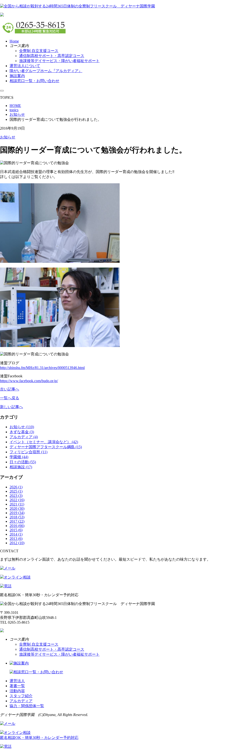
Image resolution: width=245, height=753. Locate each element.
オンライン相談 (17, 577)
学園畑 (19, 457)
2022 (17, 500)
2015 (16, 530)
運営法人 (17, 681)
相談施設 (21, 467)
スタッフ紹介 (21, 696)
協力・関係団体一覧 (27, 706)
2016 (17, 526)
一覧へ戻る (9, 398)
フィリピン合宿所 (28, 452)
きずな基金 (22, 432)
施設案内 (17, 76)
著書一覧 (17, 686)
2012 (17, 543)
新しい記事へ (11, 407)
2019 (17, 513)
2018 (17, 517)
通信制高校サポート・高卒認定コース (51, 56)
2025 (16, 491)
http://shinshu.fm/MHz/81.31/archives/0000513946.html (42, 368)
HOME (15, 106)
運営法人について (25, 66)
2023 (16, 496)
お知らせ (17, 114)
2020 (17, 508)
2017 (17, 521)
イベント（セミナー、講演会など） (44, 442)
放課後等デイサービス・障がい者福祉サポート (59, 61)
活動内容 (17, 691)
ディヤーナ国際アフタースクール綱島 (46, 447)
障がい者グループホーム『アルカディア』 (46, 71)
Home (14, 41)
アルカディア (24, 437)
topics (14, 110)
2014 (16, 534)
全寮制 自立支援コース (38, 51)
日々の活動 (23, 462)
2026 (16, 487)
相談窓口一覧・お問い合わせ (34, 81)
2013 (16, 539)
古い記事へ (9, 389)
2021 (17, 504)
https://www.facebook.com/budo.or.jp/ (29, 381)
